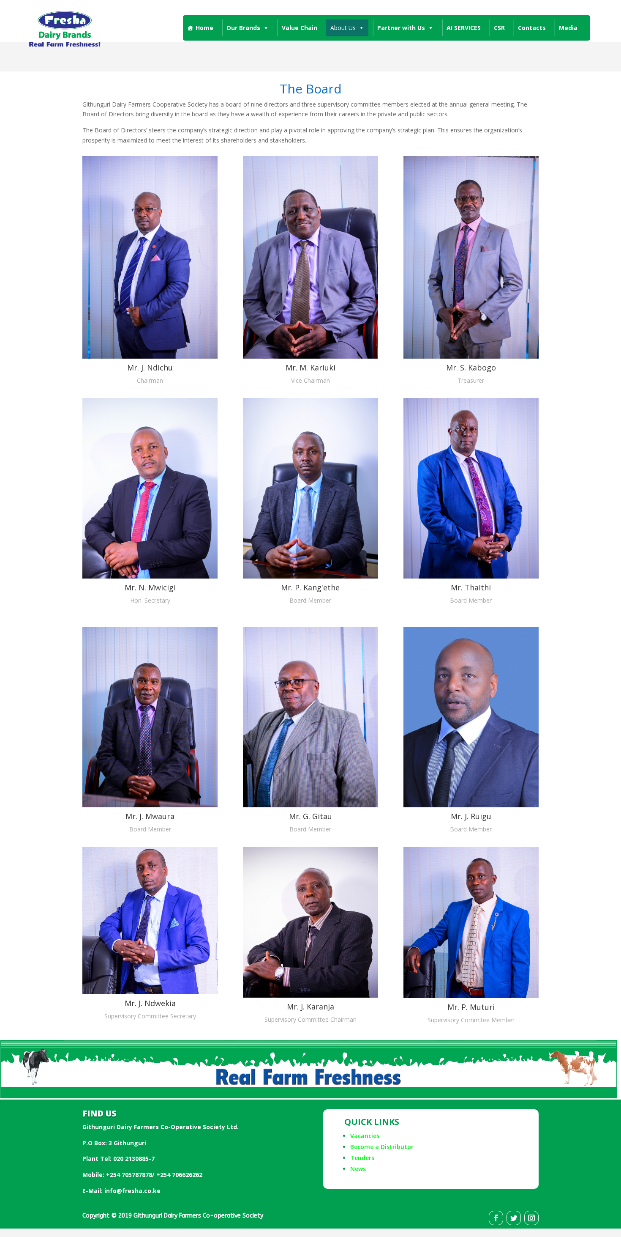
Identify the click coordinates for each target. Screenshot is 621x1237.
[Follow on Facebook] (496, 1218)
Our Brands (243, 28)
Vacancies (364, 1136)
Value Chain (299, 28)
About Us (343, 28)
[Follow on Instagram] (531, 1218)
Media (568, 28)
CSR (499, 28)
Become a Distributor (382, 1147)
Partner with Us (401, 28)
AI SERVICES (464, 28)
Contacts (532, 28)
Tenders (362, 1158)
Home (204, 28)
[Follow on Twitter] (514, 1218)
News (358, 1169)
